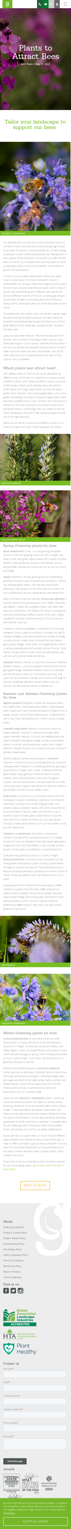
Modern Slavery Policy (14, 1238)
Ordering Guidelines (13, 1227)
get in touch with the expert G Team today (33, 1167)
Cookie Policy (9, 1513)
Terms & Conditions (13, 1260)
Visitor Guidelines (12, 1277)
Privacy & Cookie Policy (15, 1232)
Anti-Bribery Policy (12, 1249)
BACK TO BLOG (35, 1185)
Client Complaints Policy (15, 1255)
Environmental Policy (13, 1243)
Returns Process (11, 1271)
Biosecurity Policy (12, 1266)
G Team (28, 64)
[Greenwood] (7, 4)
